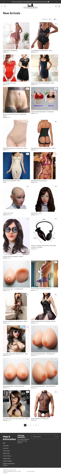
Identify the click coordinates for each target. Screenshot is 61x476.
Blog (4, 443)
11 (35, 425)
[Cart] (59, 6)
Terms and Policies (31, 471)
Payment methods (7, 461)
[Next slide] (56, 1)
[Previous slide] (3, 1)
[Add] (55, 241)
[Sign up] (55, 436)
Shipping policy (6, 458)
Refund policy (6, 453)
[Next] (38, 425)
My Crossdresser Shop (11, 469)
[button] (50, 19)
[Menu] (1, 6)
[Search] (5, 6)
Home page (6, 445)
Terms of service (7, 456)
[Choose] (27, 47)
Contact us (5, 448)
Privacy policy (6, 450)
